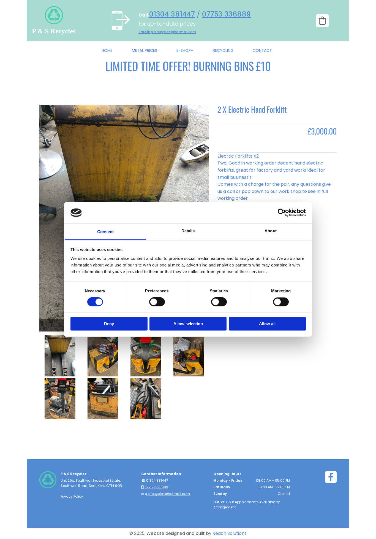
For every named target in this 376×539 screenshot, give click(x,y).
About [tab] (271, 230)
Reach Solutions (229, 533)
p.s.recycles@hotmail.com (167, 31)
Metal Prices (144, 50)
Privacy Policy (72, 496)
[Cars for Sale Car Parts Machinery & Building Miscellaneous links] (192, 52)
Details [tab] (188, 230)
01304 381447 (172, 14)
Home (107, 50)
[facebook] (331, 477)
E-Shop (183, 50)
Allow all (267, 323)
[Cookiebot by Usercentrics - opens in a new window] (282, 213)
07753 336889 (226, 14)
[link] (186, 52)
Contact (262, 50)
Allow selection (188, 323)
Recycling (223, 50)
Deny (109, 323)
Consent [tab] (105, 231)
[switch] (157, 302)
